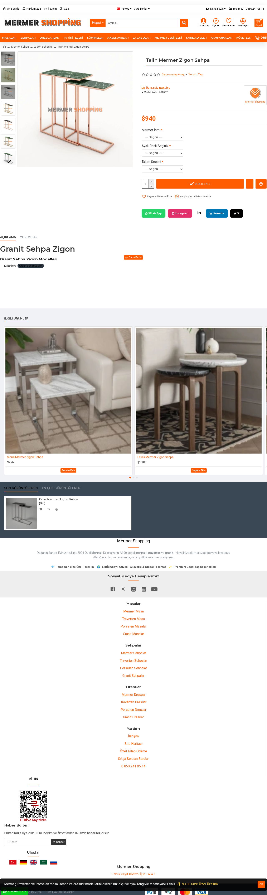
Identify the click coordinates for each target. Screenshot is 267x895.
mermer (141, 552)
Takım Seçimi (151, 162)
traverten (154, 552)
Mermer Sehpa (20, 46)
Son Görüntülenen (21, 488)
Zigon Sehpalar (43, 46)
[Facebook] (112, 589)
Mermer (97, 552)
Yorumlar (29, 237)
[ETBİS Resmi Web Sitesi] (33, 806)
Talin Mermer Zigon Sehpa (58, 499)
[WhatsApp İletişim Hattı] (144, 589)
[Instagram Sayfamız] (133, 589)
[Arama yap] (184, 23)
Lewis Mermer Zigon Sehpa (155, 457)
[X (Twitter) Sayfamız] (123, 589)
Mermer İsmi (151, 130)
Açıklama (8, 237)
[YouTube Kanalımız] (154, 589)
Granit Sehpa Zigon (30, 265)
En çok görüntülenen (61, 488)
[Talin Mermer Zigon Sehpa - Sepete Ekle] (41, 509)
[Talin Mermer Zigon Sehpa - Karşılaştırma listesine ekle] (57, 509)
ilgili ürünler (16, 318)
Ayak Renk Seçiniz (155, 146)
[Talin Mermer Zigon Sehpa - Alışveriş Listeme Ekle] (49, 509)
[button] (8, 54)
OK (261, 884)
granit (169, 552)
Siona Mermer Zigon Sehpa (25, 457)
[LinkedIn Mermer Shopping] (199, 212)
